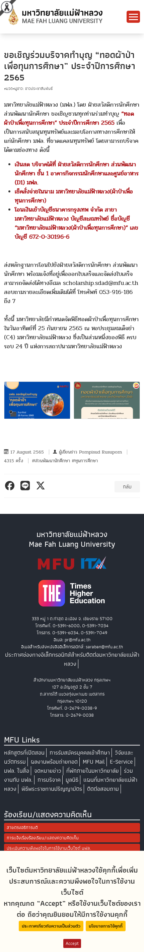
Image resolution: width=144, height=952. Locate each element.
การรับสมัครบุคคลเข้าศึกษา (80, 752)
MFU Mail (94, 761)
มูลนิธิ (72, 779)
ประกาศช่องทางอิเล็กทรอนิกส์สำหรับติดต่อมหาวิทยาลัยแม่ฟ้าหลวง (72, 659)
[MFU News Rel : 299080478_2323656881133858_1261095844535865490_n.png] (107, 400)
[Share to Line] (26, 485)
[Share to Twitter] (42, 485)
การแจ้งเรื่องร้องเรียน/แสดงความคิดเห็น (43, 837)
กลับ (127, 487)
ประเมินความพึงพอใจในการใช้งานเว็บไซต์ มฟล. (49, 848)
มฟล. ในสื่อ (16, 770)
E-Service (121, 761)
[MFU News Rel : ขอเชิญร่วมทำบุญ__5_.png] (37, 400)
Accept (72, 943)
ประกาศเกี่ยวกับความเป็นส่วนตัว (51, 926)
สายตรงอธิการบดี (22, 827)
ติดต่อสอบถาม (103, 788)
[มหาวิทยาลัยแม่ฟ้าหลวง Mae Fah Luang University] (55, 16)
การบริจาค (49, 779)
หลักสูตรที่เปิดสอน (24, 752)
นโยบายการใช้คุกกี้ (106, 926)
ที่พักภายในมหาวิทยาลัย (92, 770)
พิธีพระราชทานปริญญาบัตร (51, 788)
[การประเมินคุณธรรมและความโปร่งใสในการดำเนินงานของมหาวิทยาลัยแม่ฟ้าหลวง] (72, 563)
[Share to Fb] (11, 485)
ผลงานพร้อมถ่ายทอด (54, 761)
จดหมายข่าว (47, 770)
